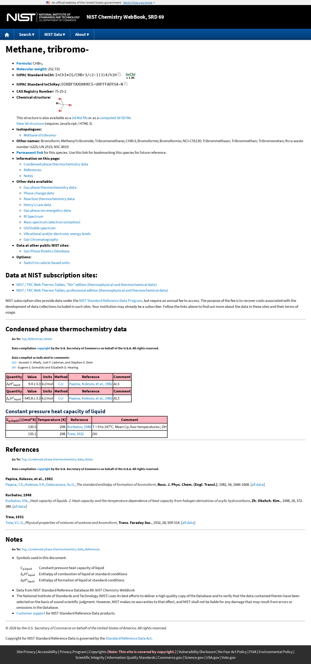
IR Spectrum (33, 216)
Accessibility (47, 651)
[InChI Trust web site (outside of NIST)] (130, 78)
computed (107, 117)
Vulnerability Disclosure (197, 651)
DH (14, 367)
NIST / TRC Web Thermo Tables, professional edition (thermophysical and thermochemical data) (92, 290)
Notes (28, 175)
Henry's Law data (37, 204)
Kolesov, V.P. (35, 484)
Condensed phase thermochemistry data (56, 164)
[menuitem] (7, 34)
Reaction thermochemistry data (49, 198)
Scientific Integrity (90, 657)
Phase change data (39, 193)
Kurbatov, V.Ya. (17, 500)
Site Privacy (26, 651)
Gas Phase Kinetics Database (46, 251)
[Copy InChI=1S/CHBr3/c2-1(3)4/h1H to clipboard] (119, 75)
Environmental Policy (276, 651)
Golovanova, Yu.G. (60, 484)
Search (25, 34)
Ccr (61, 383)
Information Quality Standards (131, 657)
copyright (43, 348)
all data (258, 484)
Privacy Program (73, 651)
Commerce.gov (170, 657)
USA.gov (212, 657)
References (32, 169)
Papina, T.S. (14, 484)
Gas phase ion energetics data (47, 210)
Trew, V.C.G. (14, 522)
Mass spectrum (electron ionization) (52, 222)
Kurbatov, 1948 (79, 426)
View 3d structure (30, 123)
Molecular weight (31, 68)
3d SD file (124, 117)
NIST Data (53, 34)
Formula (23, 63)
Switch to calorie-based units (47, 262)
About (80, 34)
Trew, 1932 (75, 433)
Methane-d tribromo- (40, 135)
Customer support (30, 613)
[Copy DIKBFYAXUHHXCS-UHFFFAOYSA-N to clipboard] (125, 85)
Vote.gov (229, 657)
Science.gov (194, 657)
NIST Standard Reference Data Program (110, 300)
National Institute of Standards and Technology (43, 17)
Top (24, 339)
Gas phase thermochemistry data (50, 187)
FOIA (252, 651)
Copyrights (98, 651)
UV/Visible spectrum (40, 227)
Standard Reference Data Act (129, 638)
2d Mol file (80, 117)
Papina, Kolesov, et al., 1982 (90, 383)
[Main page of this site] (7, 34)
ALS (14, 362)
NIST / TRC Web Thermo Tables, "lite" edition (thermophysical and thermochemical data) (86, 284)
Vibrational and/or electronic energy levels (57, 233)
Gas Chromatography (41, 239)
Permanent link (29, 152)
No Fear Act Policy (232, 651)
